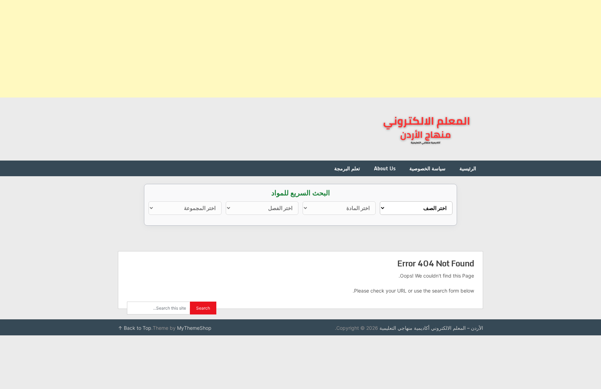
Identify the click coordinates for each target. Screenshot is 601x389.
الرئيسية (467, 168)
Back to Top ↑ (134, 328)
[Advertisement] (392, 49)
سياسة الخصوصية (427, 168)
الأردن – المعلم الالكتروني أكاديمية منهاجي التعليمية (431, 328)
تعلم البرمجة (347, 168)
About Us (384, 168)
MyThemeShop (194, 328)
